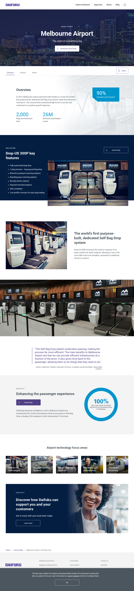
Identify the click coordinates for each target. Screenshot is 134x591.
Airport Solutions (83, 5)
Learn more (28, 523)
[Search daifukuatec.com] (125, 5)
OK (67, 583)
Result (34, 73)
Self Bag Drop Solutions (46, 561)
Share (124, 71)
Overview (10, 73)
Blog (117, 5)
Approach (98, 5)
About (108, 5)
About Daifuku (74, 565)
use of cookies (73, 576)
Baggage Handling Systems (48, 565)
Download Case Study (68, 49)
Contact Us (104, 561)
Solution (23, 73)
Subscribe (104, 565)
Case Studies (74, 561)
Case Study (116, 150)
